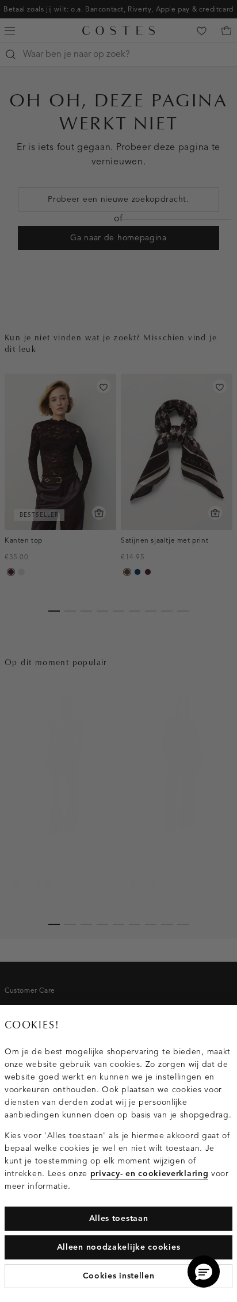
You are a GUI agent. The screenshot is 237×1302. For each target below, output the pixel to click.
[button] (204, 1271)
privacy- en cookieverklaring (149, 1173)
